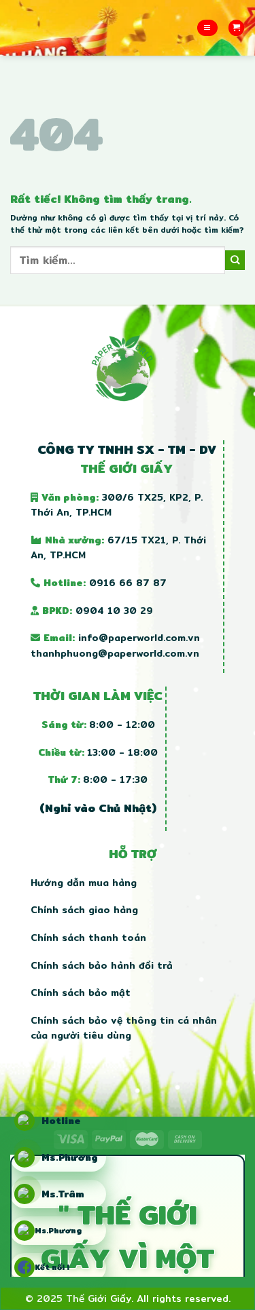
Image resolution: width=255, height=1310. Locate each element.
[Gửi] (235, 260)
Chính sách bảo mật (81, 992)
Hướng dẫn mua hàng (84, 882)
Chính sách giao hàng (84, 909)
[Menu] (207, 28)
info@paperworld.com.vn (139, 637)
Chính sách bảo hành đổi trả (102, 965)
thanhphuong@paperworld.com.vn (115, 653)
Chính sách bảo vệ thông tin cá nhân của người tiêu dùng (124, 1028)
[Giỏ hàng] (236, 28)
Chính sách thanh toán (88, 937)
